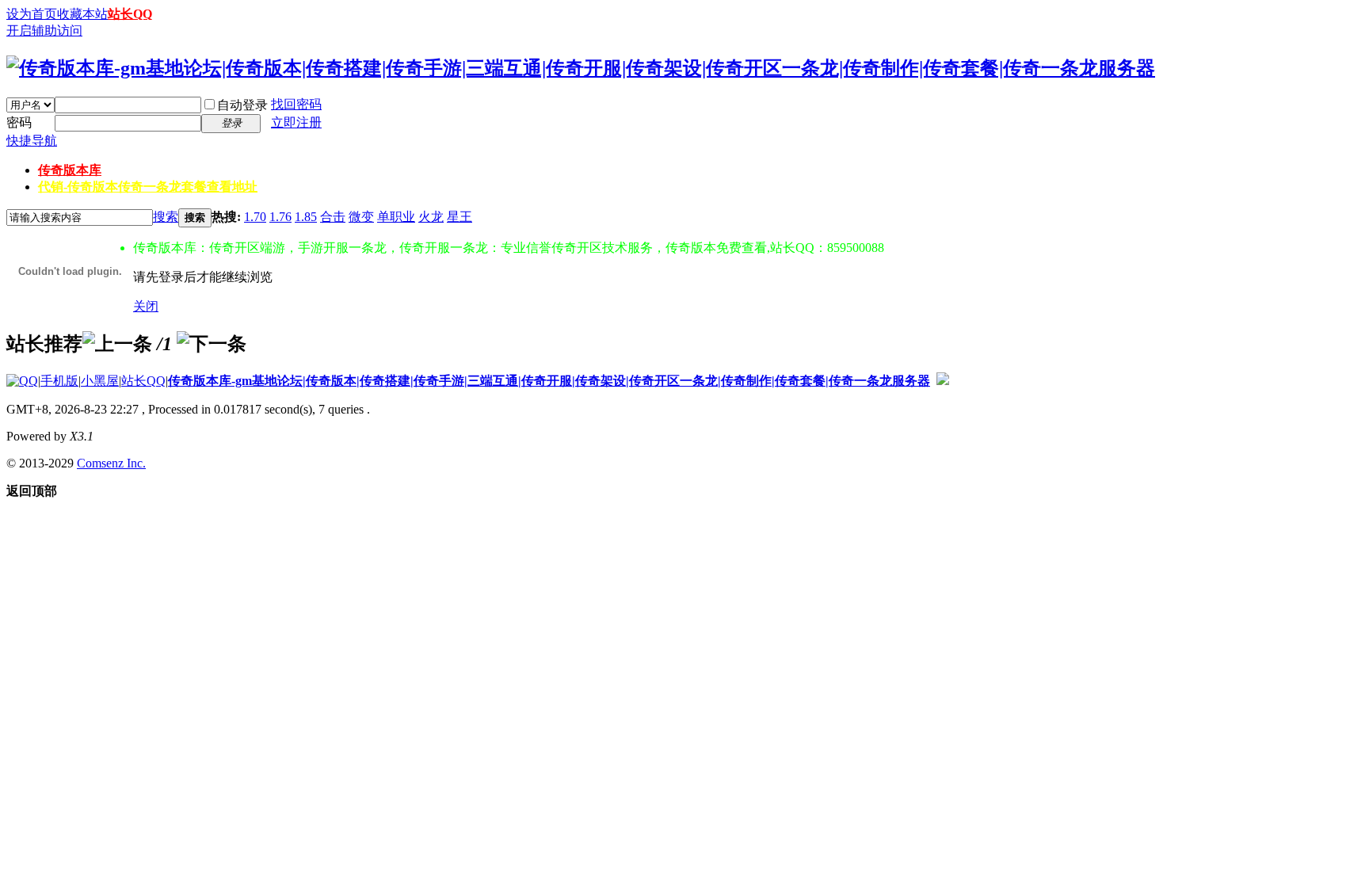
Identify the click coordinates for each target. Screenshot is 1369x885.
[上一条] (117, 344)
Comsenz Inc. (111, 463)
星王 (459, 216)
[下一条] (211, 344)
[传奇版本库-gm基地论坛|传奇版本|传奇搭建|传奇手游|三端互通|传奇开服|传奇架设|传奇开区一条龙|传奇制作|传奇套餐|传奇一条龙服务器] (580, 68)
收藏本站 (82, 14)
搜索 (165, 216)
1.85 (306, 216)
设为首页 (31, 14)
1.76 (280, 216)
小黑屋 (100, 380)
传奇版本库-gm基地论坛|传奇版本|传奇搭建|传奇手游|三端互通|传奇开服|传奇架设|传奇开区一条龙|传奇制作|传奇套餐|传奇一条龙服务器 (549, 380)
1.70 (255, 216)
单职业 (396, 216)
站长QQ (130, 14)
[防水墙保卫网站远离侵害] (942, 380)
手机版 (59, 380)
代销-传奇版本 (147, 186)
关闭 (145, 306)
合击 (332, 216)
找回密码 (296, 104)
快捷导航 (31, 140)
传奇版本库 (69, 170)
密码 (19, 122)
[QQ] (22, 380)
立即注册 (296, 122)
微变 (361, 216)
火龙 (431, 216)
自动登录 (242, 105)
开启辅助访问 (44, 30)
